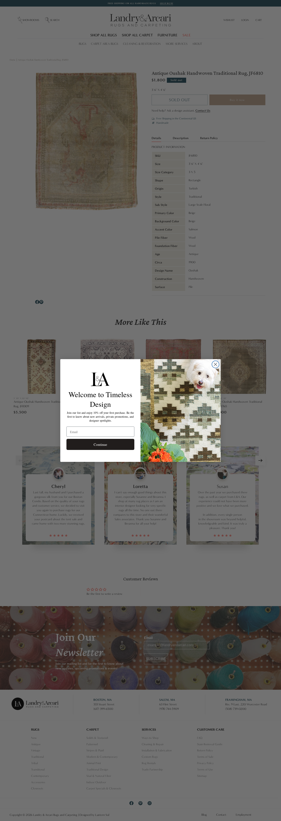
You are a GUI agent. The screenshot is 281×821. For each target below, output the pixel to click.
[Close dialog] (215, 364)
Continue (100, 444)
